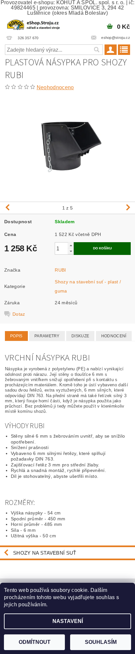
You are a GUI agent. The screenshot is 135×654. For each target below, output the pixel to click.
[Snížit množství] (71, 251)
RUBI (60, 270)
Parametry (47, 336)
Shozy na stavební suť (44, 553)
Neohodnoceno (55, 87)
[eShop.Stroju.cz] (34, 24)
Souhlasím (101, 642)
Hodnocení (113, 336)
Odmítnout (34, 642)
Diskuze (80, 336)
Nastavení (67, 621)
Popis (16, 336)
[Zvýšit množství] (71, 245)
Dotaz (18, 314)
